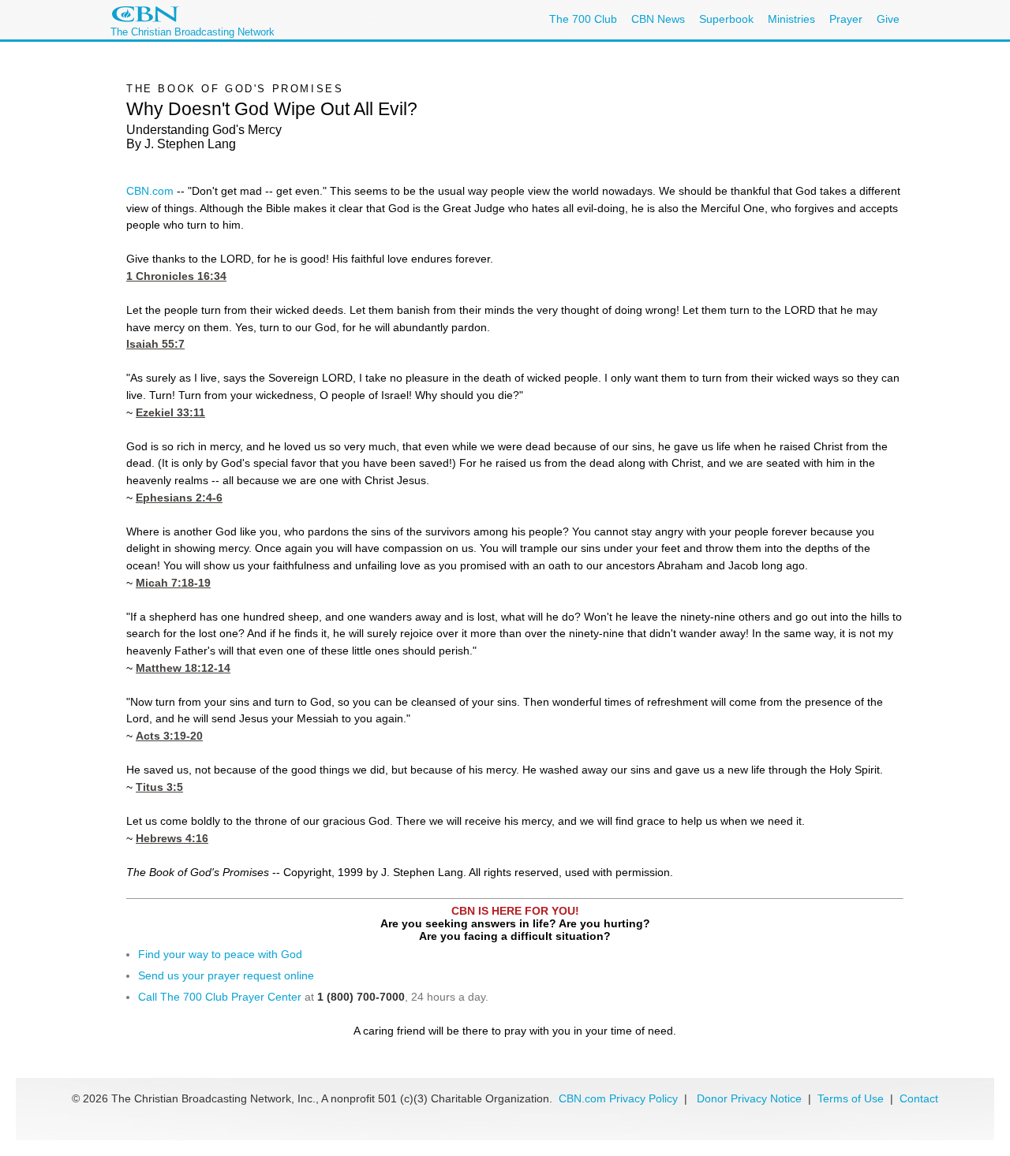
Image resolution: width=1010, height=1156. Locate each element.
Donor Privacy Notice (749, 1098)
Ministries (791, 19)
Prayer (845, 19)
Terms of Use (852, 1098)
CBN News (658, 19)
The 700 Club (583, 19)
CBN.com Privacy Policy (618, 1098)
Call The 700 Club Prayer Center (219, 996)
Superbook (726, 19)
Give (888, 19)
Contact (919, 1098)
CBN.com (150, 191)
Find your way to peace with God (220, 954)
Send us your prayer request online (226, 975)
